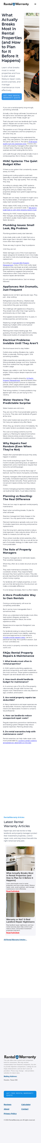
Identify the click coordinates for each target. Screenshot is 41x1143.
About (6, 1109)
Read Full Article (12, 891)
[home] (16, 4)
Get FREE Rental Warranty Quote (11, 97)
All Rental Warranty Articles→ (15, 940)
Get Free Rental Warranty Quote (19, 1094)
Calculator (26, 1105)
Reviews (7, 1105)
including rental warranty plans (14, 637)
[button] (33, 4)
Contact (24, 1109)
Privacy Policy (10, 1114)
